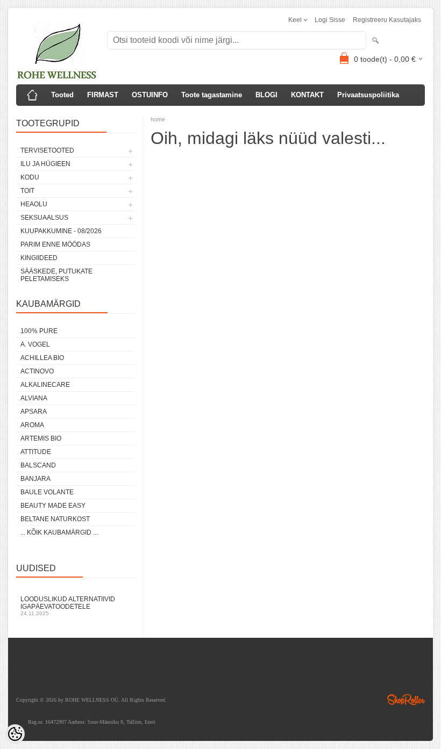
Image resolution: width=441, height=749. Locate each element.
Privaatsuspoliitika (368, 95)
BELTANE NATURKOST (55, 519)
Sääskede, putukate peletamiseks (56, 275)
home (158, 119)
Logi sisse (330, 20)
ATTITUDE (35, 452)
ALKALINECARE (45, 384)
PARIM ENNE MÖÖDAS (55, 244)
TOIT (27, 191)
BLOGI (266, 95)
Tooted (62, 95)
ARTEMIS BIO (40, 438)
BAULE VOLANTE (47, 492)
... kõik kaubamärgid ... (59, 532)
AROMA (32, 425)
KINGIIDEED (39, 258)
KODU (29, 177)
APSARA (33, 411)
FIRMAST (102, 95)
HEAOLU (33, 204)
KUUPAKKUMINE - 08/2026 (61, 231)
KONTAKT (307, 95)
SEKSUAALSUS (44, 217)
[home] (32, 95)
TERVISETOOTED (47, 150)
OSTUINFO (150, 95)
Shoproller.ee (406, 699)
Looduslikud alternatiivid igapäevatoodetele (67, 605)
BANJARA (35, 478)
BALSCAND (38, 465)
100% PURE (39, 331)
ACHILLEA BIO (42, 358)
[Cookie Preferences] (15, 734)
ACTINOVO (37, 371)
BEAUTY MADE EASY (53, 505)
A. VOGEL (35, 344)
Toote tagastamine (211, 95)
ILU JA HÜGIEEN (45, 164)
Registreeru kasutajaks (387, 20)
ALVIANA (33, 398)
